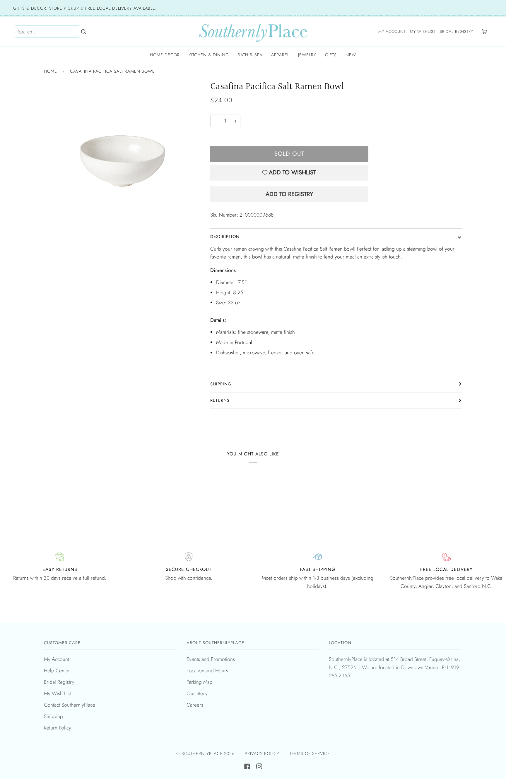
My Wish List (57, 693)
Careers (195, 705)
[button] (165, 55)
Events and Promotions (211, 659)
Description (225, 236)
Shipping (220, 384)
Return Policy (57, 728)
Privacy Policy (262, 753)
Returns (220, 400)
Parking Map (200, 682)
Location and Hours (207, 670)
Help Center (57, 670)
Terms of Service (310, 753)
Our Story (197, 693)
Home (50, 71)
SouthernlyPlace (203, 753)
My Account (56, 659)
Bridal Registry (59, 682)
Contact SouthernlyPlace (69, 705)
